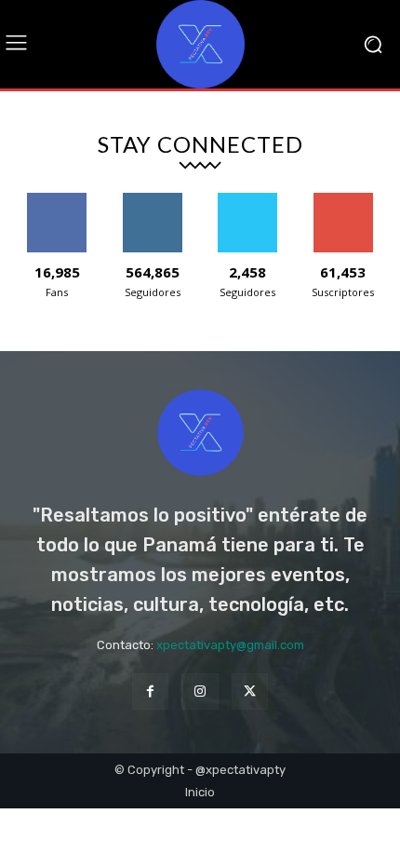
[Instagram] (199, 691)
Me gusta (57, 200)
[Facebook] (150, 691)
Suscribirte (343, 200)
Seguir (152, 200)
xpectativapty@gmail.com (230, 645)
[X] (250, 691)
